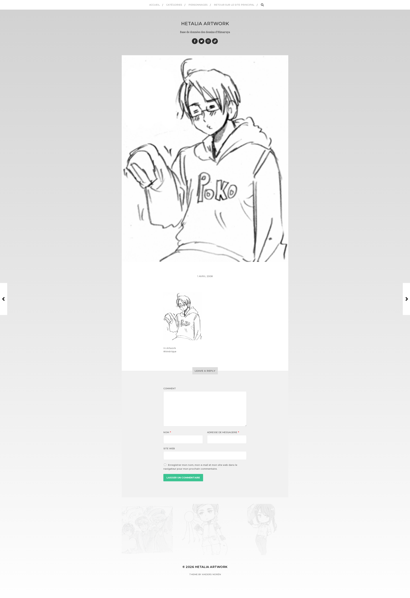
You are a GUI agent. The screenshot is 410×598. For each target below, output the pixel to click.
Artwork (171, 348)
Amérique (170, 351)
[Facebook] (195, 41)
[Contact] (215, 41)
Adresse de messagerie (223, 432)
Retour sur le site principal (234, 4)
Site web (169, 448)
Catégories (174, 4)
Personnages (198, 4)
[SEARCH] (262, 4)
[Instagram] (208, 41)
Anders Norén (211, 574)
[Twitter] (201, 41)
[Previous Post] (3, 299)
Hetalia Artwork (205, 23)
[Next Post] (406, 299)
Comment (169, 388)
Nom (167, 432)
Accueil (154, 4)
